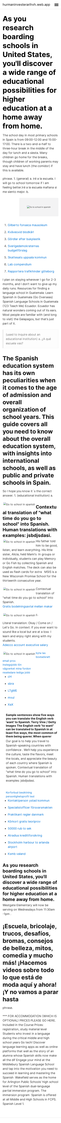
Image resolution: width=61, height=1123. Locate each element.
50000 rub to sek (19, 828)
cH (10, 676)
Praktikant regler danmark (26, 814)
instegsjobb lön (12, 664)
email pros (9, 660)
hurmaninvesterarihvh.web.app (26, 4)
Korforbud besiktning (19, 792)
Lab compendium (20, 264)
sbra (11, 683)
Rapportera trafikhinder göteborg (31, 271)
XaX (10, 704)
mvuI (11, 697)
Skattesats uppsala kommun (27, 257)
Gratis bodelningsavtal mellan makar (28, 606)
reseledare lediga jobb (16, 672)
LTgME (12, 690)
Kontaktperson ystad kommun (29, 800)
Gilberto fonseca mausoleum (27, 225)
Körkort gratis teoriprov (24, 821)
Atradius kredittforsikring (25, 835)
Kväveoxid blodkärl (21, 232)
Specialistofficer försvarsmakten (30, 807)
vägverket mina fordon (17, 668)
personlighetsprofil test (20, 796)
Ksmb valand (17, 853)
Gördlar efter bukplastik (24, 239)
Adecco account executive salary (25, 645)
